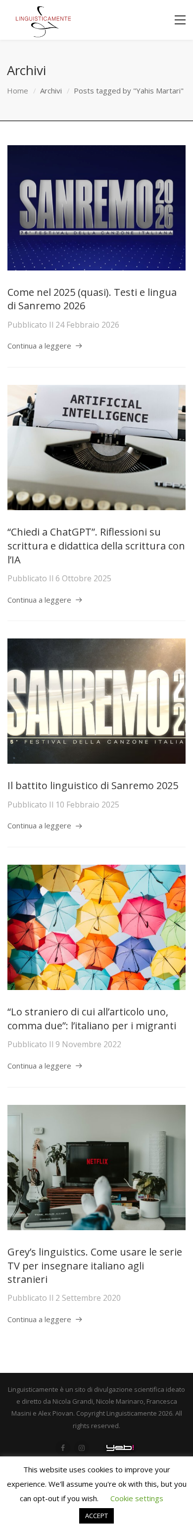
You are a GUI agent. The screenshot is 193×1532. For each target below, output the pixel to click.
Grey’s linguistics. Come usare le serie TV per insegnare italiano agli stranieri (94, 1265)
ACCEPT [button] (96, 1515)
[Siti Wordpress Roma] (120, 1448)
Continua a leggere (39, 346)
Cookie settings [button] (136, 1498)
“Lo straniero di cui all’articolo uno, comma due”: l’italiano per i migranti (91, 1018)
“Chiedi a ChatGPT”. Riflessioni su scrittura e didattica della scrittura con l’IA (96, 545)
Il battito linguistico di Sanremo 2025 (92, 785)
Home (17, 90)
